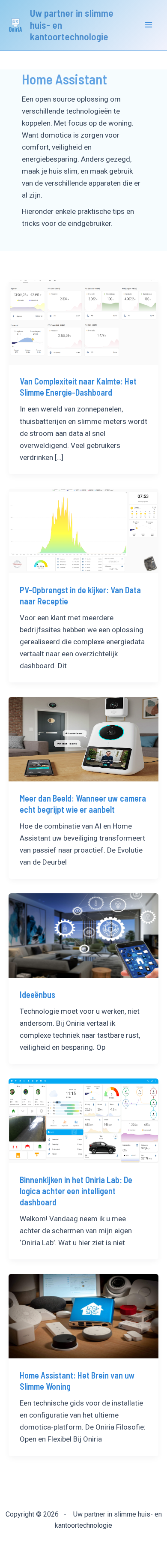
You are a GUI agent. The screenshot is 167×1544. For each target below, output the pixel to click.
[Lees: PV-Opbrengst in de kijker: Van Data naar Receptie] (83, 530)
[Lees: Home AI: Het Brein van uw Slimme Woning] (83, 1315)
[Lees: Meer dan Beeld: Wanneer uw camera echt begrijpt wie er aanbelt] (83, 738)
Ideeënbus (37, 994)
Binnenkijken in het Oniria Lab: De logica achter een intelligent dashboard (76, 1191)
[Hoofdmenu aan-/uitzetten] (149, 25)
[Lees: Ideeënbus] (83, 935)
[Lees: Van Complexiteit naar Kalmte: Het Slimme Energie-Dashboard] (83, 322)
